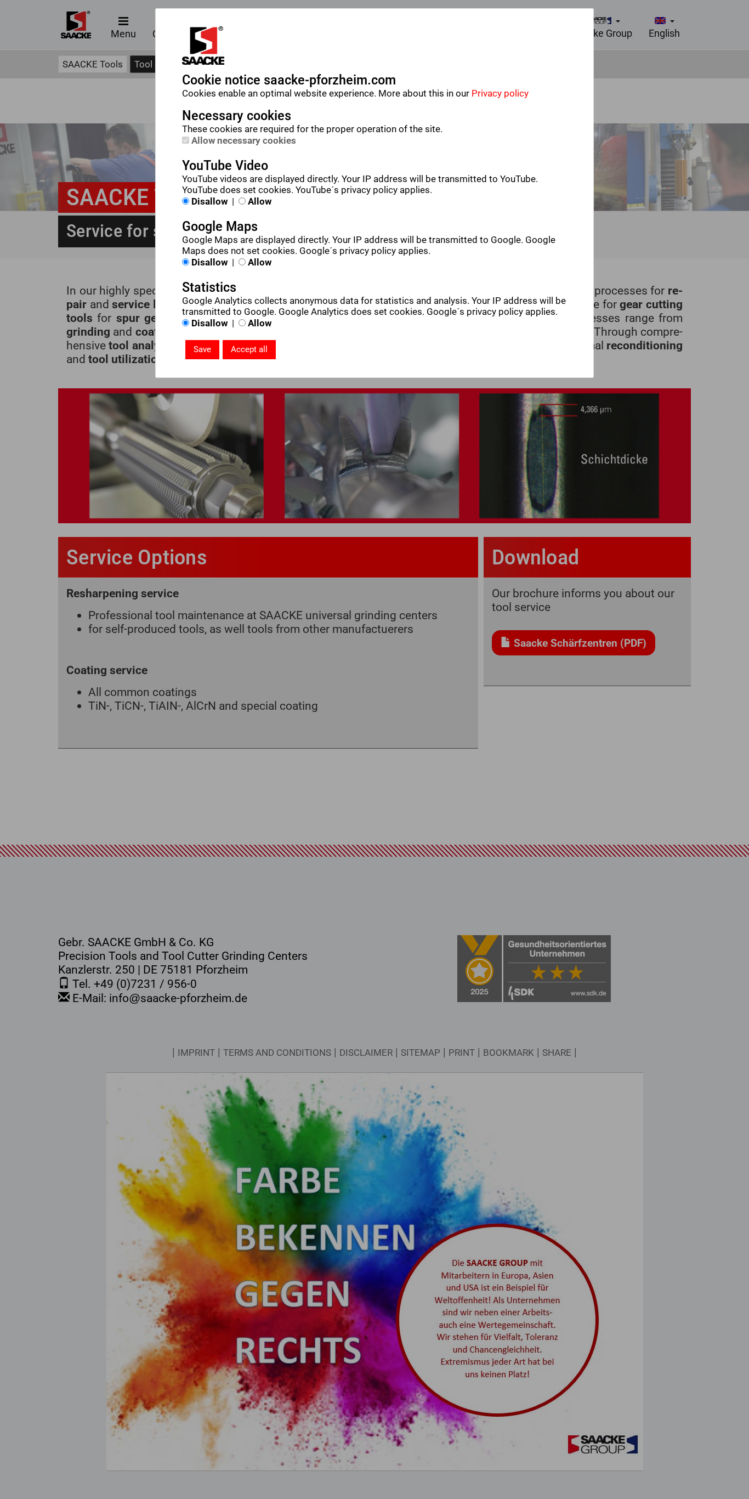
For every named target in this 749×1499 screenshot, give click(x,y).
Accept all (249, 349)
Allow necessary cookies (242, 140)
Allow (258, 201)
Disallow (208, 201)
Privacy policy (500, 93)
